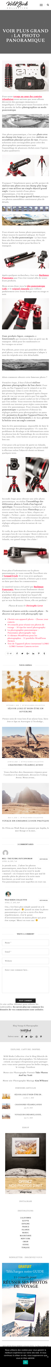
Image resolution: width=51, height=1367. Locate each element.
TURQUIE (25, 1247)
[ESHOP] (25, 1163)
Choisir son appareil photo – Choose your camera (27, 621)
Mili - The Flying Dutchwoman (17, 858)
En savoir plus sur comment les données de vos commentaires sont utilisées (22, 1008)
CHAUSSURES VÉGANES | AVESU (25, 765)
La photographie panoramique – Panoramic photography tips (23, 631)
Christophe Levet (34, 605)
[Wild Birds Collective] (17, 4)
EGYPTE (25, 1221)
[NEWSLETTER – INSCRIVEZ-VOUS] (25, 1299)
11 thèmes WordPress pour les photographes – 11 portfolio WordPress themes (26, 638)
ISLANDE (25, 1229)
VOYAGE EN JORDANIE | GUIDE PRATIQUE (25, 820)
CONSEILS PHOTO (13, 25)
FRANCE (25, 1227)
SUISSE (26, 1244)
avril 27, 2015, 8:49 (12, 902)
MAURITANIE (25, 1235)
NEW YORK (25, 1238)
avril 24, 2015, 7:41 (9, 861)
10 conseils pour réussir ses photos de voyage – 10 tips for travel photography (26, 626)
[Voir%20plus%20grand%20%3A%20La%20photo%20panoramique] (17, 653)
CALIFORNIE (25, 1218)
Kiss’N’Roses (41, 1080)
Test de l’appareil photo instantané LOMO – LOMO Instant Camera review (28, 645)
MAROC (25, 1232)
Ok (25, 1362)
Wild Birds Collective (33, 22)
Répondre (44, 859)
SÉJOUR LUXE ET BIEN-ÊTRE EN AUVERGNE (25, 710)
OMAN (25, 1241)
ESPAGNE (26, 1224)
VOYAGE (42, 25)
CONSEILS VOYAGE (29, 25)
